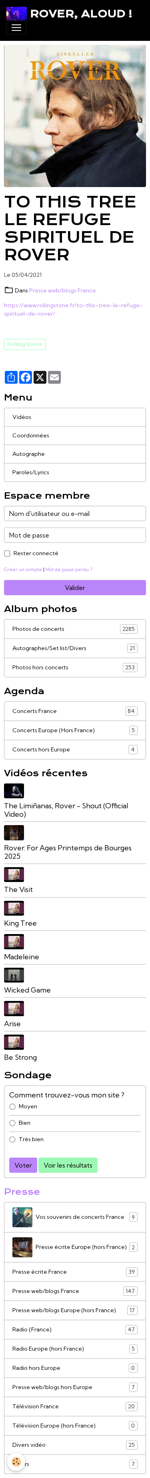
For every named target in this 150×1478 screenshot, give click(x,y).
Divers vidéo (73, 1445)
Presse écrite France (73, 1272)
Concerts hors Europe (73, 749)
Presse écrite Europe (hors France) (85, 1247)
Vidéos (21, 417)
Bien (24, 1122)
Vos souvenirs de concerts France (85, 1217)
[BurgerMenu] (16, 27)
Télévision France (73, 1406)
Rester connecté (36, 553)
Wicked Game (27, 990)
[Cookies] (16, 1462)
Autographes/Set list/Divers (73, 648)
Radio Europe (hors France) (73, 1349)
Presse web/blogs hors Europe (73, 1387)
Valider (75, 588)
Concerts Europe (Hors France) (73, 730)
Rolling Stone (25, 344)
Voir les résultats (68, 1165)
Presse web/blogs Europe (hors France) (73, 1310)
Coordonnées (30, 435)
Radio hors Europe (73, 1368)
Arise (12, 1023)
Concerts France (73, 711)
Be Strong (20, 1057)
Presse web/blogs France (62, 290)
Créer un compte (23, 569)
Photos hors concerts (73, 667)
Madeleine (21, 956)
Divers (73, 1464)
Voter (23, 1165)
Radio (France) (73, 1329)
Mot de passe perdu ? (69, 569)
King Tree (20, 923)
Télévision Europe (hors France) (73, 1426)
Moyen (28, 1106)
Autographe (28, 453)
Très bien (31, 1139)
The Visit (18, 889)
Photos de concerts (73, 629)
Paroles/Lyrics (30, 472)
